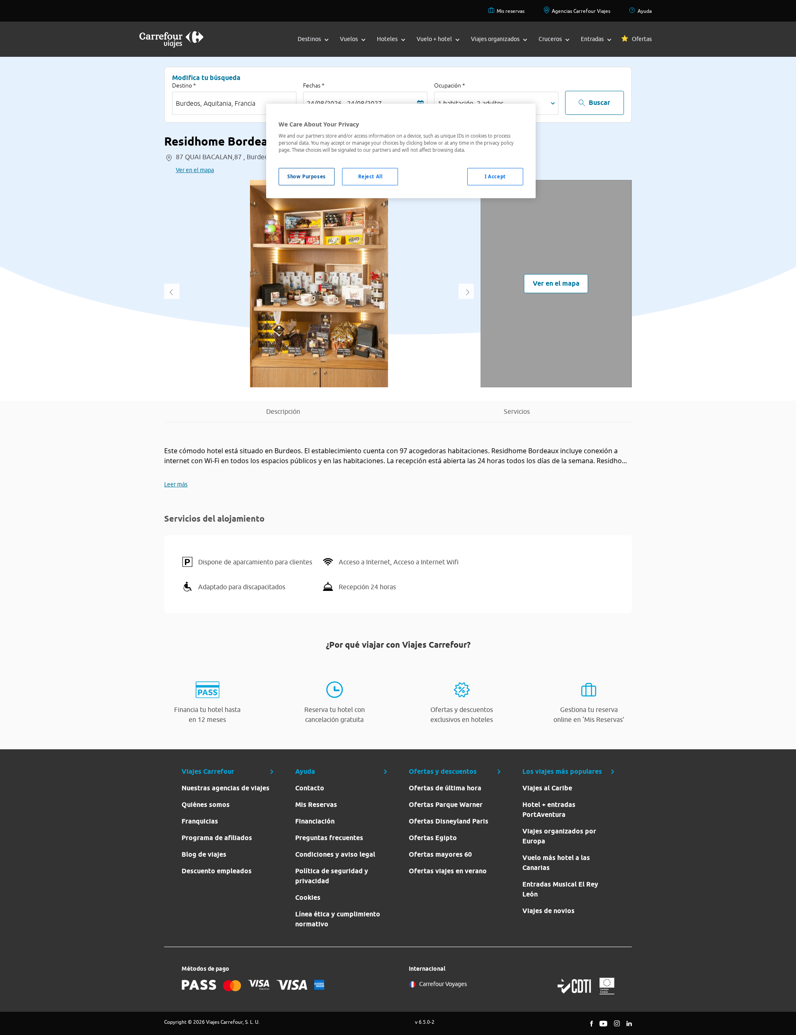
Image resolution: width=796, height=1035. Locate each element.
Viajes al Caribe (547, 788)
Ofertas (642, 39)
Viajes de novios (548, 911)
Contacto (309, 788)
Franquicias (200, 821)
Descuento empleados (217, 871)
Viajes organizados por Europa (559, 836)
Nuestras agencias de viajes (225, 788)
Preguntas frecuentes (329, 838)
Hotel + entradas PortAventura (548, 810)
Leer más (175, 484)
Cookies (307, 897)
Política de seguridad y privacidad (331, 876)
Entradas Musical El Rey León (560, 889)
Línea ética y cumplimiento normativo (337, 919)
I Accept (495, 176)
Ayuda (645, 11)
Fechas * (314, 85)
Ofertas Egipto (433, 838)
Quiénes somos (206, 805)
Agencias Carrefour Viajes (581, 11)
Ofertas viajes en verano (448, 871)
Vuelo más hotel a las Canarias (556, 863)
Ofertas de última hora (445, 788)
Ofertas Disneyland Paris (448, 821)
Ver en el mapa (195, 170)
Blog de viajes (204, 854)
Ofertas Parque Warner (446, 805)
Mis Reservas (316, 805)
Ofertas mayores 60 (440, 854)
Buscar (599, 103)
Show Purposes (306, 176)
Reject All (370, 176)
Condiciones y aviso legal (335, 854)
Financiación (315, 821)
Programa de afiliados (217, 838)
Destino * (184, 85)
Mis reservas (510, 11)
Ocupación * (449, 85)
